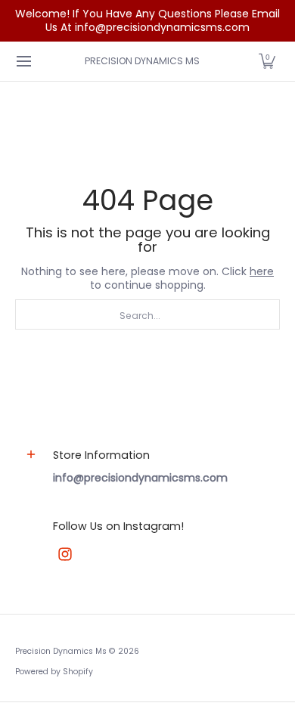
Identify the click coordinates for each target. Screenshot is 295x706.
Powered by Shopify (54, 671)
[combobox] (147, 314)
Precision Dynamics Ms (142, 60)
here (262, 271)
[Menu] (23, 61)
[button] (267, 61)
